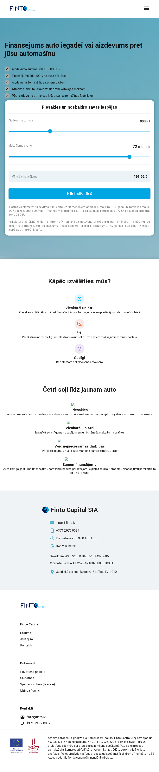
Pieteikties (79, 193)
